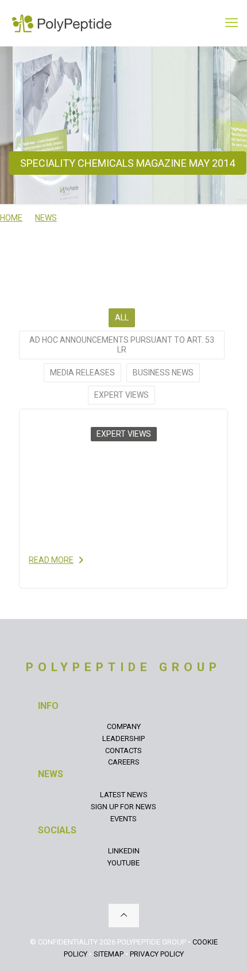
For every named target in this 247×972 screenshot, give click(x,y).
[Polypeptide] (62, 23)
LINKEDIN (124, 850)
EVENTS (123, 818)
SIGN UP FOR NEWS (123, 806)
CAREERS (124, 762)
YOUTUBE (123, 863)
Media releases (82, 372)
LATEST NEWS (124, 794)
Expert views (121, 394)
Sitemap (109, 954)
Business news (163, 372)
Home (11, 217)
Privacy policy (157, 954)
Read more (51, 560)
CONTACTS (123, 750)
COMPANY (124, 726)
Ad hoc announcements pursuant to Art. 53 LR (121, 344)
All (122, 317)
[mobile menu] (231, 23)
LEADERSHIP (123, 738)
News (46, 217)
